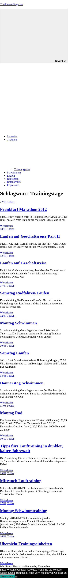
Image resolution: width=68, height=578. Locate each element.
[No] (16, 576)
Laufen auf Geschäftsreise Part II (30, 236)
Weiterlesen (6, 225)
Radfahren (12, 178)
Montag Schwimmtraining (23, 510)
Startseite (12, 136)
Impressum (13, 185)
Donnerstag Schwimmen (21, 383)
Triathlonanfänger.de (11, 4)
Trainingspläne (22, 169)
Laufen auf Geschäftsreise (23, 263)
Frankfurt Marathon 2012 (23, 209)
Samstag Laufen (14, 353)
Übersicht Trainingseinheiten (26, 544)
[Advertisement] (34, 98)
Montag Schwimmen (18, 323)
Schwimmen (14, 172)
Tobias (10, 202)
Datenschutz (14, 181)
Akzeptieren (7, 576)
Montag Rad (11, 413)
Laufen (11, 175)
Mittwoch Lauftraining (20, 480)
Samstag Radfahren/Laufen (24, 293)
